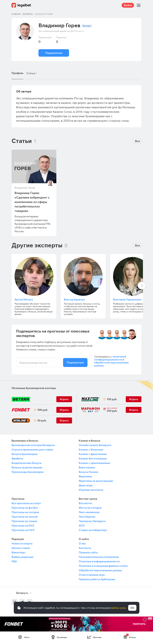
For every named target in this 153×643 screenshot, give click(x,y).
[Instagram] (15, 602)
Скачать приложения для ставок (32, 449)
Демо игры (86, 485)
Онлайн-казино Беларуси (95, 445)
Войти (128, 5)
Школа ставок (21, 548)
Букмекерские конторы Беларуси (33, 445)
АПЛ (82, 525)
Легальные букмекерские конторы (34, 388)
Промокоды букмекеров (27, 472)
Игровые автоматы (91, 489)
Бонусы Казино (88, 472)
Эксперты (28, 14)
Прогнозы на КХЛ (23, 525)
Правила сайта (88, 552)
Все (137, 141)
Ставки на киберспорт (93, 530)
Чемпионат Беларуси (92, 521)
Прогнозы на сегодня (25, 512)
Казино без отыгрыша (93, 458)
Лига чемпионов (89, 512)
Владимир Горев (25, 187)
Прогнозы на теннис (24, 521)
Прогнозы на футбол (25, 507)
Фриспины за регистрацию (96, 481)
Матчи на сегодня (90, 507)
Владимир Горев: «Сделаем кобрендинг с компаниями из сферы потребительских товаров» (32, 202)
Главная (16, 14)
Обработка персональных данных (100, 570)
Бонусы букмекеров (25, 454)
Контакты (85, 548)
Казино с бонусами (91, 449)
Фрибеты (17, 458)
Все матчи (85, 503)
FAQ (14, 561)
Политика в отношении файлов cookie (103, 566)
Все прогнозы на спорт (26, 503)
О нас (82, 543)
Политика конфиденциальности (99, 561)
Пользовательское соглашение (99, 557)
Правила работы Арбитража (97, 579)
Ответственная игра (92, 574)
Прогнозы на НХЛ (23, 530)
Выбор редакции (22, 557)
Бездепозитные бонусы (26, 463)
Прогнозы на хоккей (25, 516)
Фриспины (85, 476)
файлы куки (118, 607)
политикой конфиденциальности (110, 358)
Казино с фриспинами (93, 454)
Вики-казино (87, 467)
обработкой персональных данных (111, 364)
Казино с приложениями (94, 463)
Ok (132, 607)
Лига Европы (87, 516)
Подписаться (53, 53)
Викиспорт (19, 552)
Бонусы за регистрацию (27, 467)
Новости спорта (22, 543)
